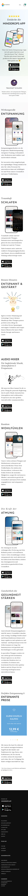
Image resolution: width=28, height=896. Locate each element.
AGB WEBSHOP (4, 860)
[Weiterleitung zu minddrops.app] (13, 830)
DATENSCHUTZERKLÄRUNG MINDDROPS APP (10, 869)
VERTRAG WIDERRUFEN (6, 871)
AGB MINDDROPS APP (5, 867)
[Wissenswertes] (13, 832)
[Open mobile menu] (20, 4)
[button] (10, 739)
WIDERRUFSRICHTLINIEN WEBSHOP (8, 864)
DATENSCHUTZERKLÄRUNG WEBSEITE (8, 862)
